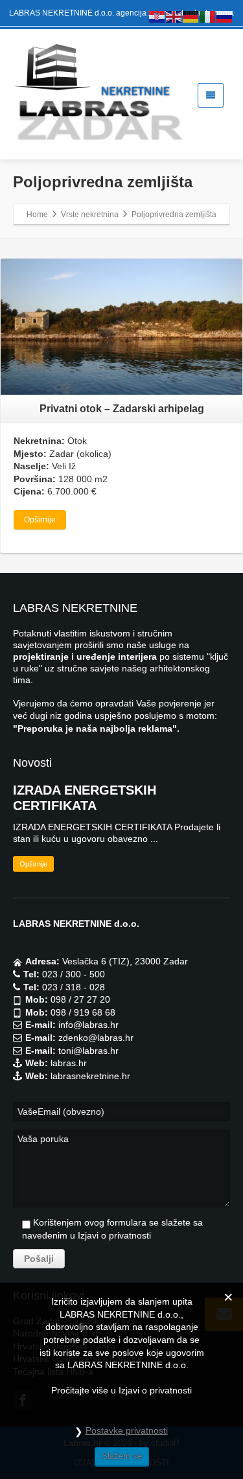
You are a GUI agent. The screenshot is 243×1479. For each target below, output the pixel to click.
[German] (191, 16)
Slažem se (122, 1456)
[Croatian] (157, 16)
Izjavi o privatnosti (114, 1235)
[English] (174, 16)
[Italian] (208, 16)
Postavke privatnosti (127, 1430)
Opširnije (40, 519)
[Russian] (224, 16)
